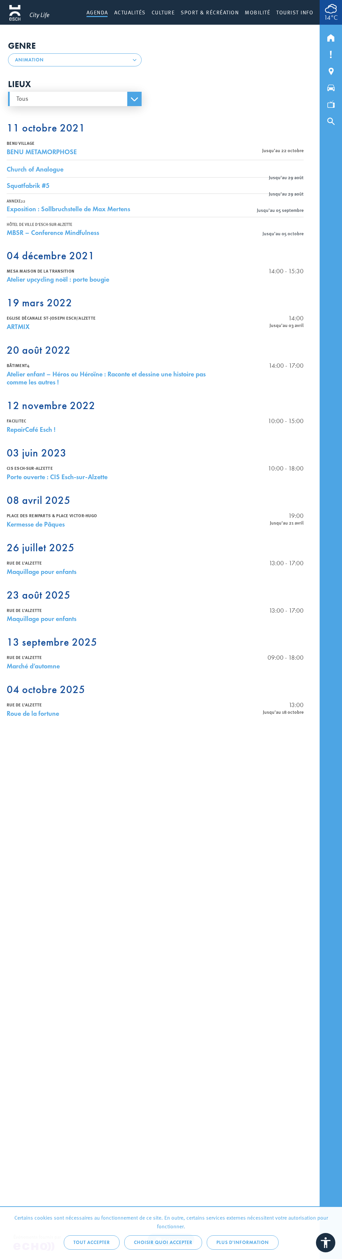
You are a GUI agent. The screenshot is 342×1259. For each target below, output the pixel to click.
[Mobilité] (331, 86)
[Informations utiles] (331, 53)
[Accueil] (331, 36)
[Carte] (331, 69)
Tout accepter (91, 1242)
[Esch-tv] (331, 103)
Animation (29, 60)
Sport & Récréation (210, 12)
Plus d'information (242, 1242)
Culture (163, 12)
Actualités (130, 12)
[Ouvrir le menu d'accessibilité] (325, 1242)
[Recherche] (331, 119)
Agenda (97, 12)
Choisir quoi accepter (163, 1242)
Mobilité (257, 12)
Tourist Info (294, 12)
